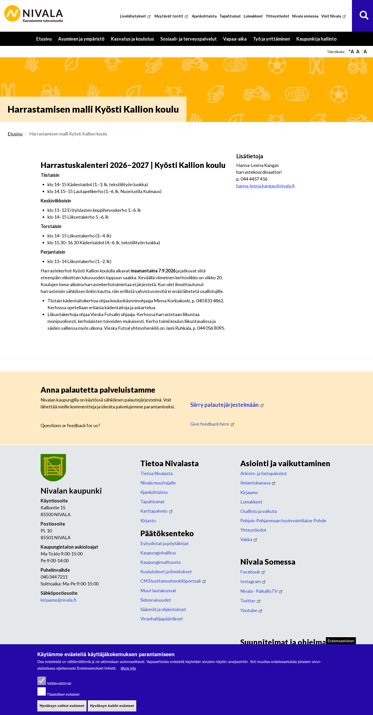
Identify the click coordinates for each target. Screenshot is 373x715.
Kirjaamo (249, 492)
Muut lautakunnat (158, 590)
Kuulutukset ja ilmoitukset (166, 571)
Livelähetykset (133, 16)
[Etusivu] (34, 14)
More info (128, 668)
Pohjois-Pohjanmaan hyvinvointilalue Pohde (283, 520)
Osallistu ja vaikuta (258, 511)
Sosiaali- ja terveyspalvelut (190, 41)
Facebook (250, 571)
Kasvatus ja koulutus (134, 41)
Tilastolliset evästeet (63, 694)
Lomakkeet (253, 16)
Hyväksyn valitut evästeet (62, 706)
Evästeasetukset (341, 640)
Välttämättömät (59, 683)
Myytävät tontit (169, 16)
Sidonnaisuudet (155, 600)
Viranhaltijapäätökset (161, 618)
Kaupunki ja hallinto (318, 41)
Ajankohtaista (204, 16)
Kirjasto (148, 520)
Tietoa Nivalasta (156, 473)
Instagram (250, 581)
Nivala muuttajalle (158, 482)
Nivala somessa (305, 16)
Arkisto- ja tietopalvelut (263, 473)
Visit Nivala (331, 16)
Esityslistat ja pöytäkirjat (164, 543)
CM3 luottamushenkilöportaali (170, 581)
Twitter (248, 600)
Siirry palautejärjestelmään (224, 404)
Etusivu (44, 39)
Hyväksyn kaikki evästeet (112, 706)
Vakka (246, 539)
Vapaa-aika (236, 41)
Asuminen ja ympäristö (83, 41)
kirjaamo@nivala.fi (58, 600)
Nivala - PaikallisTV (259, 591)
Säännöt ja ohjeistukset (163, 609)
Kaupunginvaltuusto (160, 562)
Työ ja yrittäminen (273, 41)
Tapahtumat (230, 16)
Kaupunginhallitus (158, 552)
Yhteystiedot (277, 16)
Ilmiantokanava (255, 482)
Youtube (248, 610)
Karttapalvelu (153, 511)
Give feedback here (209, 424)
